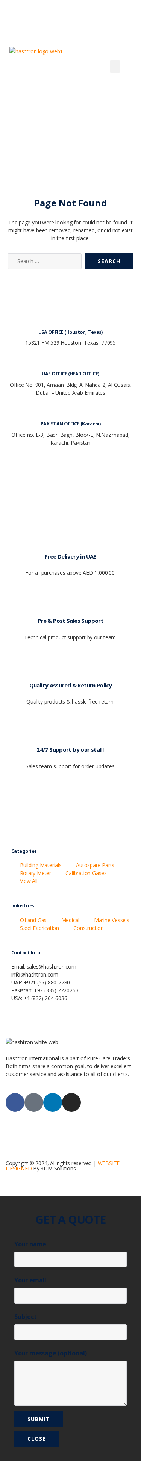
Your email (30, 1280)
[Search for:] (43, 262)
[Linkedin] (52, 1102)
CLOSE (36, 1438)
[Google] (33, 1102)
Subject (25, 1317)
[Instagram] (71, 1102)
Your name (30, 1244)
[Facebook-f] (15, 1102)
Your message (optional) (50, 1353)
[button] (115, 66)
